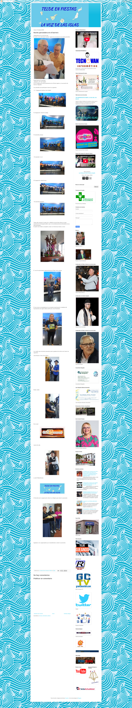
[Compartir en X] (63, 570)
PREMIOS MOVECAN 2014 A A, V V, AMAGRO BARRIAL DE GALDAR (90, 492)
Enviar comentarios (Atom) (44, 615)
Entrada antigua (67, 613)
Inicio (53, 613)
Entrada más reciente (38, 613)
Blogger (79, 698)
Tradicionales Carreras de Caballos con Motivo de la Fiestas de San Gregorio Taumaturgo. (90, 484)
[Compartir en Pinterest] (66, 570)
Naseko (67, 698)
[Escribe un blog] (62, 570)
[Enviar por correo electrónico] (60, 570)
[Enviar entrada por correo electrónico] (58, 570)
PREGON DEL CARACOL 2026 (89, 509)
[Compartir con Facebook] (65, 570)
